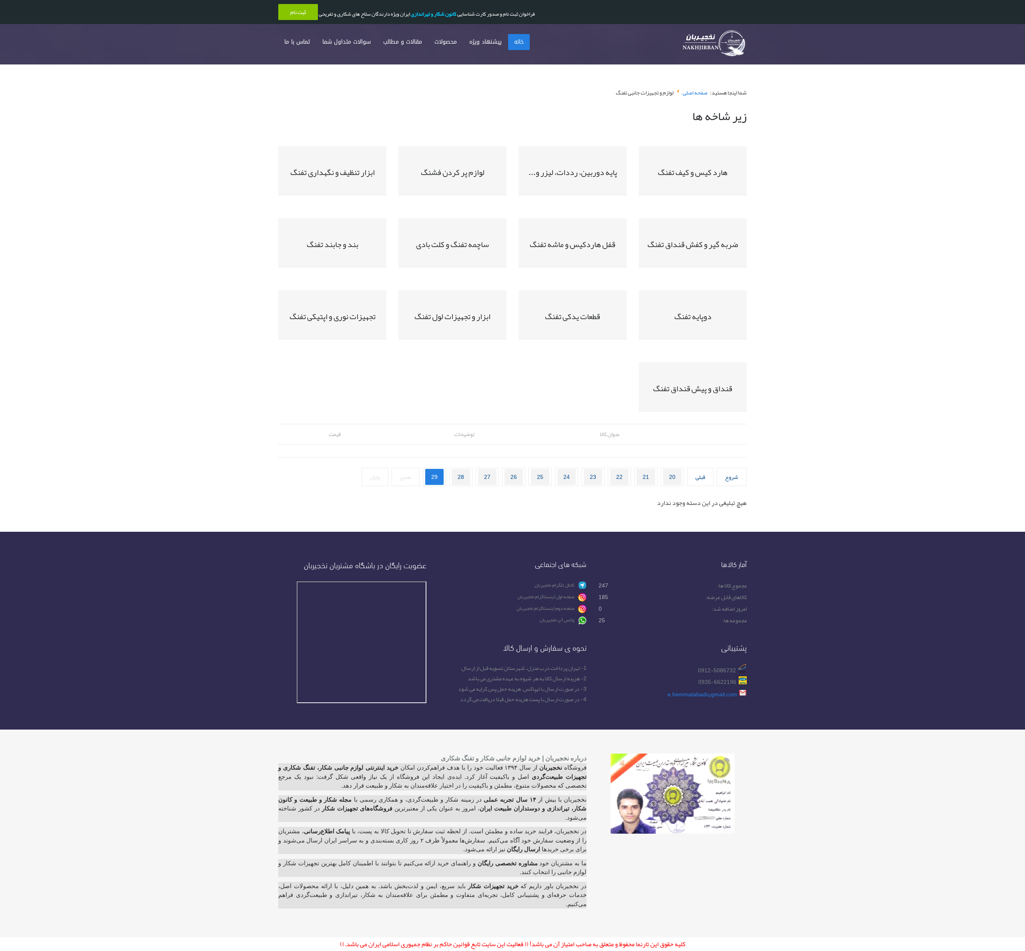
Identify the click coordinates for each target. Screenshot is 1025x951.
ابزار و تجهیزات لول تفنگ (452, 316)
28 (461, 477)
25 (540, 477)
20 (672, 477)
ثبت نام (298, 12)
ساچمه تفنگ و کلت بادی (452, 244)
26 (513, 477)
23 (593, 477)
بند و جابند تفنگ (332, 244)
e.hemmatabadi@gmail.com (702, 694)
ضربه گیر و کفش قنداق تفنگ (692, 244)
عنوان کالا (610, 434)
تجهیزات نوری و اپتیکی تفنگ (332, 316)
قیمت (335, 434)
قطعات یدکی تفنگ (572, 316)
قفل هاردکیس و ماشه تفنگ (572, 244)
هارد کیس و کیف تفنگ (693, 172)
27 (487, 477)
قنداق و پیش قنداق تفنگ (692, 388)
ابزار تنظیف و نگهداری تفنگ (332, 172)
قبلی (700, 477)
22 (619, 477)
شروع (731, 477)
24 (566, 477)
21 (646, 477)
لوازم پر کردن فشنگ (452, 172)
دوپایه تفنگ (692, 316)
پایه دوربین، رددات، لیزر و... (573, 172)
